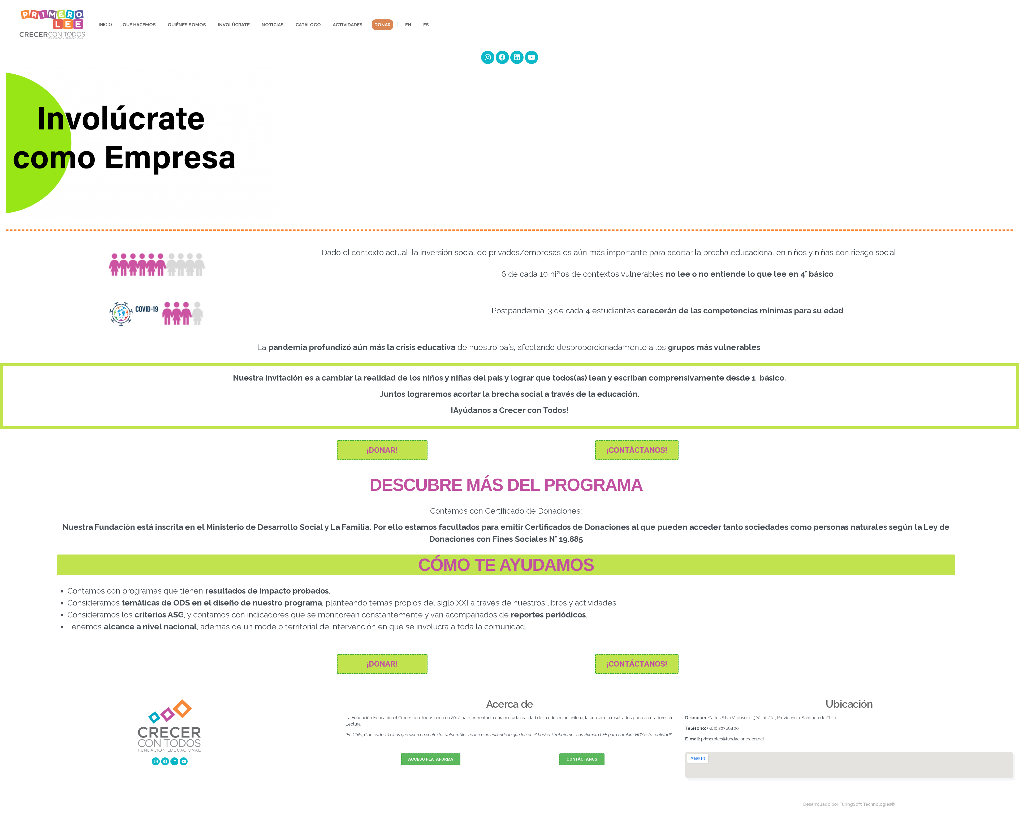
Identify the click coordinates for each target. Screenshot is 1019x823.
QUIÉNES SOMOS (187, 24)
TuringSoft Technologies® (867, 804)
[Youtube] (184, 761)
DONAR (382, 24)
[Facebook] (165, 761)
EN (408, 24)
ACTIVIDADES (347, 24)
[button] (382, 450)
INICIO (105, 24)
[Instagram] (156, 761)
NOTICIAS (273, 24)
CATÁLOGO (308, 24)
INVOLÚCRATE (234, 24)
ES (426, 24)
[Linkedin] (174, 761)
